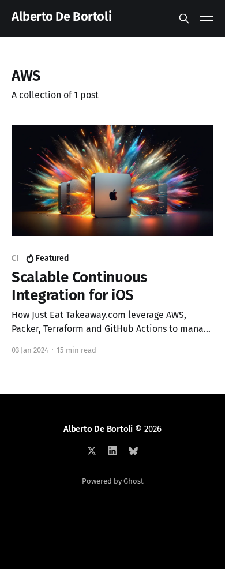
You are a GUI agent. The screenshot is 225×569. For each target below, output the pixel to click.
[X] (91, 450)
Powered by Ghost (113, 481)
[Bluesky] (133, 450)
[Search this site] (184, 18)
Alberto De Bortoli (61, 17)
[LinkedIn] (112, 450)
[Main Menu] (206, 18)
